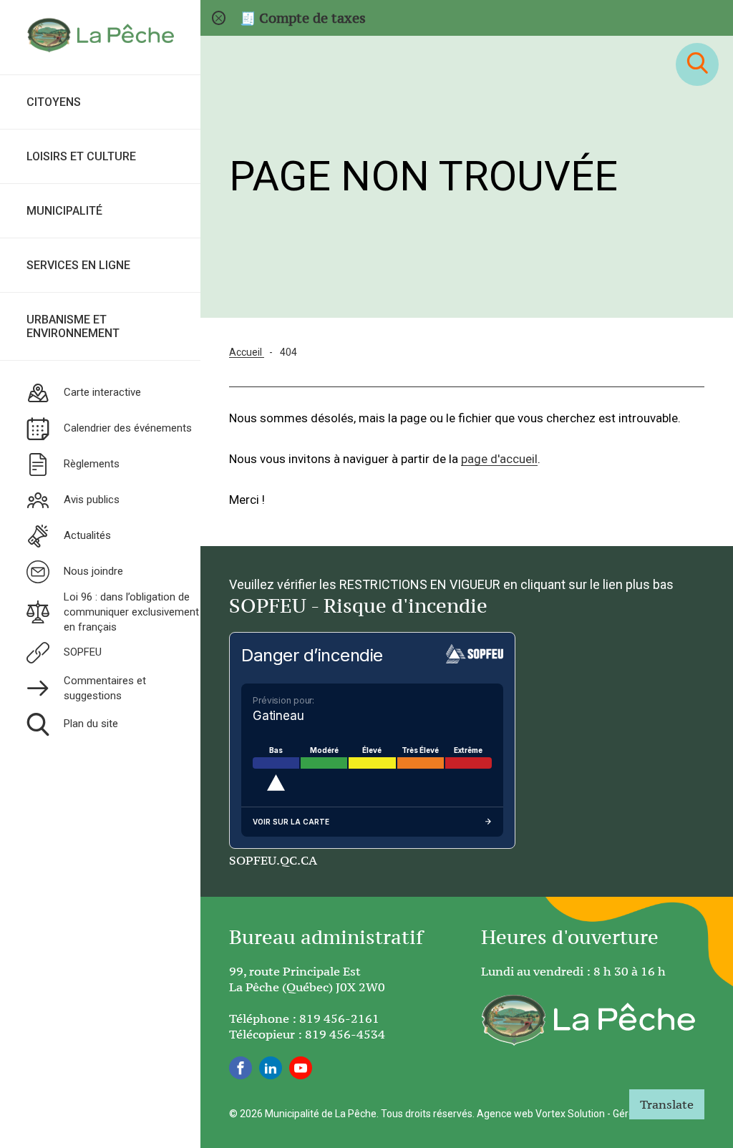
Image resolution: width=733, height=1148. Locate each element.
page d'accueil (499, 459)
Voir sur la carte (291, 821)
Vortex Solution (570, 1113)
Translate (667, 1104)
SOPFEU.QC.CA (273, 860)
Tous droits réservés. (428, 1113)
